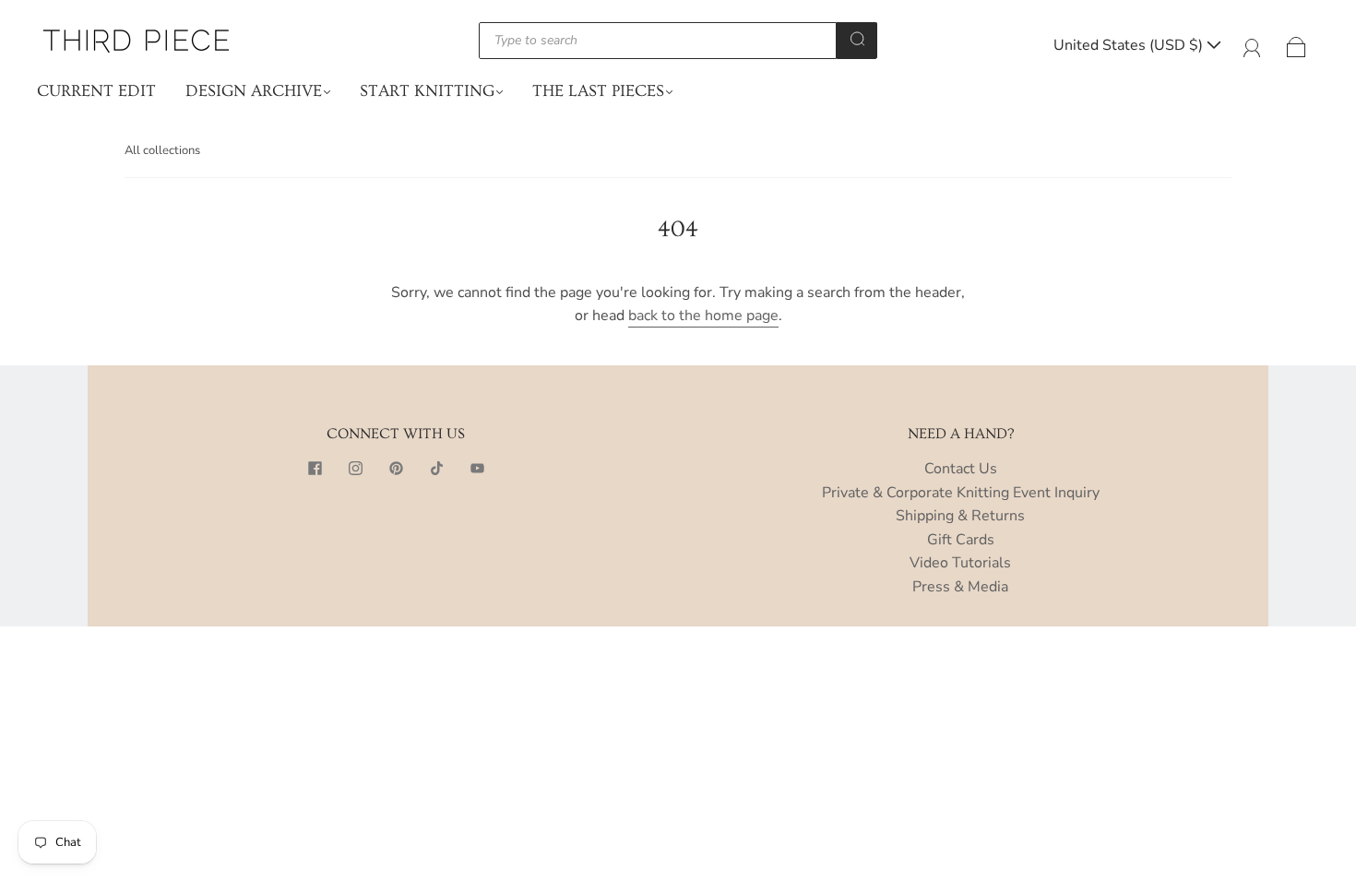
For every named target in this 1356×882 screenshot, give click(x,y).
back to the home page (703, 315)
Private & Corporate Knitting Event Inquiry (961, 493)
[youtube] (477, 468)
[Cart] (1296, 45)
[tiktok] (436, 468)
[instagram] (355, 468)
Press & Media (960, 587)
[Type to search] (657, 40)
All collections (162, 150)
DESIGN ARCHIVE (253, 91)
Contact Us (960, 469)
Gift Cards (960, 540)
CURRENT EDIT (96, 91)
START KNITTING (427, 91)
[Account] (1252, 45)
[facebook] (314, 468)
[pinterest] (395, 468)
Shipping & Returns (960, 516)
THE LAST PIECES (598, 91)
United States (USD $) (1130, 45)
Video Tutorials (960, 563)
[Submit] (857, 38)
